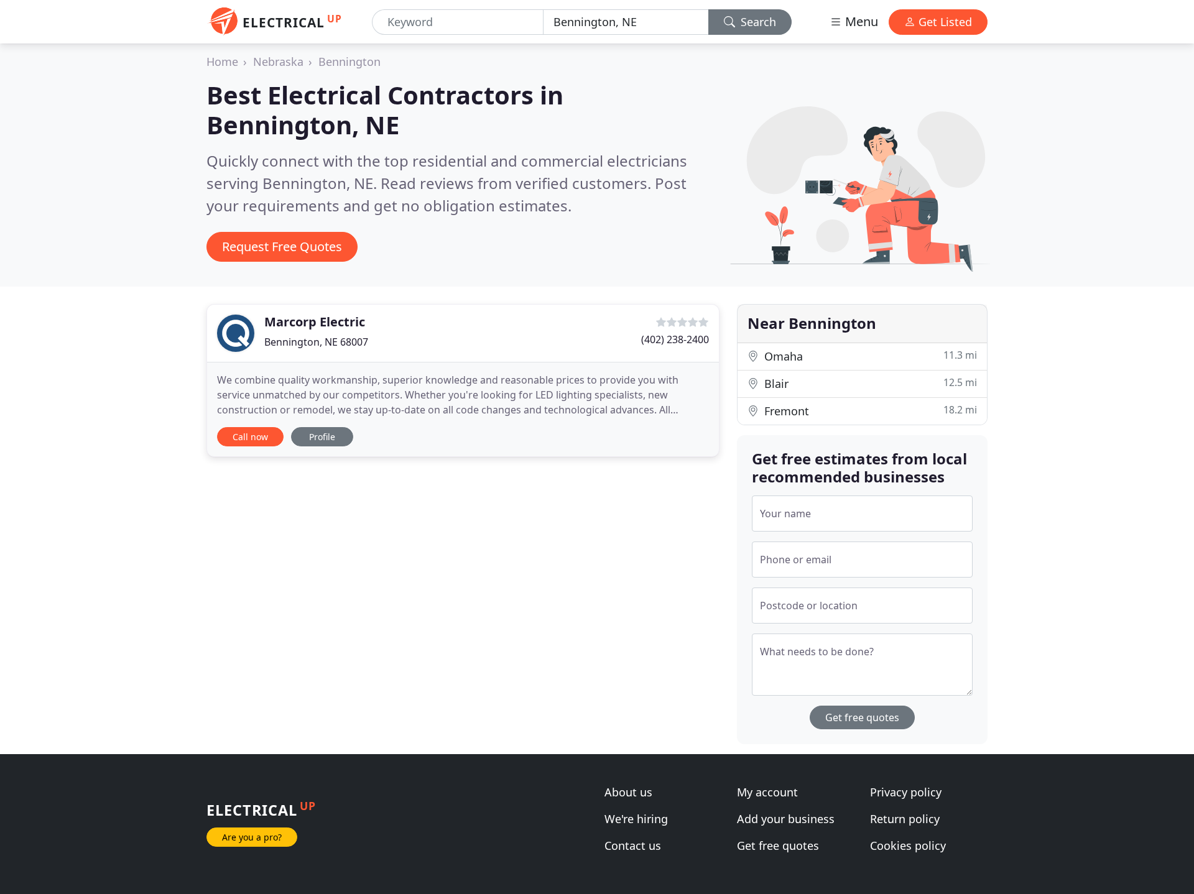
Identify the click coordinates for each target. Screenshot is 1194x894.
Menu (860, 21)
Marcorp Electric (314, 321)
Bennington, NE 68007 (316, 342)
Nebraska (278, 61)
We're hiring (636, 818)
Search (757, 21)
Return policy (905, 818)
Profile (322, 437)
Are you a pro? (252, 837)
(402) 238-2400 (675, 339)
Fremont (869, 410)
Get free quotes (862, 717)
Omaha (869, 356)
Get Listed (943, 21)
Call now (250, 437)
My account (767, 792)
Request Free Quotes (282, 246)
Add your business (786, 818)
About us (628, 792)
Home (222, 61)
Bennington (349, 61)
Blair (869, 383)
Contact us (632, 845)
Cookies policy (908, 845)
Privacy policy (906, 792)
